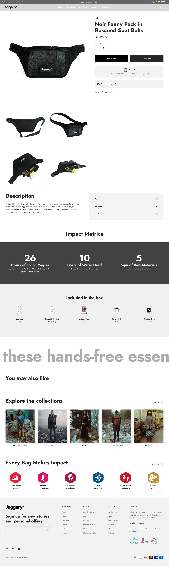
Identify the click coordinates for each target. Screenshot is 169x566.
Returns (111, 533)
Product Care (113, 512)
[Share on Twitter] (106, 92)
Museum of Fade (89, 533)
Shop (60, 7)
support (154, 2)
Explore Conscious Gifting (88, 2)
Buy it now (146, 58)
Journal (64, 533)
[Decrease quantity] (98, 48)
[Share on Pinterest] (110, 92)
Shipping (111, 529)
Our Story (83, 7)
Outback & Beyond (90, 524)
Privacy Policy (113, 520)
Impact (94, 7)
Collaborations (107, 7)
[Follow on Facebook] (7, 548)
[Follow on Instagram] (12, 548)
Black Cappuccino (89, 529)
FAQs (110, 516)
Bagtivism (71, 7)
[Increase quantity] (108, 48)
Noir (85, 516)
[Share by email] (114, 92)
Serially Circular (89, 512)
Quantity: (98, 43)
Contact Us (112, 524)
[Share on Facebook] (102, 92)
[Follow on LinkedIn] (18, 548)
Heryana (86, 520)
